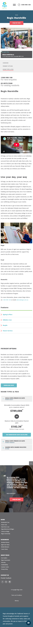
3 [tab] (7, 44)
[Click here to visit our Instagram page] (9, 582)
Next (28, 38)
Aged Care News (5, 544)
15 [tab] (14, 46)
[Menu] (14, 5)
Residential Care (5, 522)
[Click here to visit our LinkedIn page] (6, 582)
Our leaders (4, 558)
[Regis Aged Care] (4, 5)
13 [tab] (31, 44)
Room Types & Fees (8, 69)
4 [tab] (9, 44)
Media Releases (5, 547)
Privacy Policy (4, 569)
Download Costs (9, 385)
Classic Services (8, 331)
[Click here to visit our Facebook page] (2, 582)
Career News (4, 549)
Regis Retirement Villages (7, 529)
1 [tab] (2, 44)
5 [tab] (12, 44)
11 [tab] (26, 44)
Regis (16, 15)
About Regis (5, 555)
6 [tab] (14, 44)
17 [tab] (19, 46)
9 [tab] (22, 44)
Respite (5, 325)
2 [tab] (5, 44)
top (31, 463)
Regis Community (5, 533)
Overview (5, 63)
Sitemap (17, 600)
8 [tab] (19, 44)
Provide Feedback (6, 578)
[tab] (16, 399)
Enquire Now (16, 23)
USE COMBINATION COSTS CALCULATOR (16, 434)
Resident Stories (5, 542)
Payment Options (8, 66)
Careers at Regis (5, 531)
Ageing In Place (7, 314)
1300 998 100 (26, 5)
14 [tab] (12, 46)
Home (3, 519)
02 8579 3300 (6, 83)
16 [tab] (17, 46)
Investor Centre (5, 567)
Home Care (4, 524)
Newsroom (5, 539)
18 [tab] (22, 46)
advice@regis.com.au (22, 300)
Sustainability (4, 564)
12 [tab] (29, 44)
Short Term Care (5, 527)
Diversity (3, 562)
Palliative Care (7, 320)
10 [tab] (24, 44)
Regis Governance (5, 560)
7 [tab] (17, 44)
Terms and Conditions (17, 595)
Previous (4, 38)
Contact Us (5, 575)
